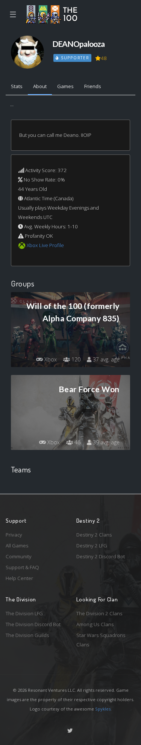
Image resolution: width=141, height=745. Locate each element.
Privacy (14, 534)
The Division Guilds (27, 635)
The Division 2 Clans (99, 613)
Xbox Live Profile (45, 245)
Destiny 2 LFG (91, 545)
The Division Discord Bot (33, 624)
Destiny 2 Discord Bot (100, 556)
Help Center (19, 578)
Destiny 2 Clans (94, 534)
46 (76, 442)
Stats (17, 86)
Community (19, 556)
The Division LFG (24, 613)
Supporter (74, 57)
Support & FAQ (22, 567)
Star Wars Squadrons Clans (101, 640)
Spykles (103, 709)
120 (75, 359)
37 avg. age (105, 359)
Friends (92, 86)
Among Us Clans (95, 624)
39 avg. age (105, 442)
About (40, 86)
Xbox (50, 359)
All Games (17, 545)
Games (65, 86)
